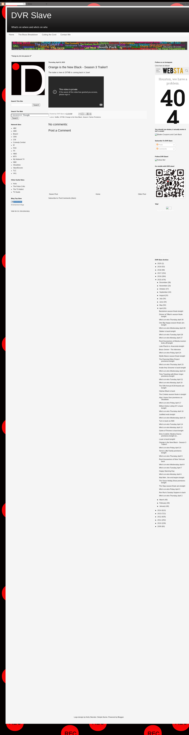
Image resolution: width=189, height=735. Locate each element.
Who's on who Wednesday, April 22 (172, 371)
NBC (15, 162)
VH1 (14, 173)
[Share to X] (85, 114)
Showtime (17, 165)
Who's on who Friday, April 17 (170, 403)
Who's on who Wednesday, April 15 (172, 418)
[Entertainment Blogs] (16, 202)
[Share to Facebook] (87, 114)
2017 (159, 273)
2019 (159, 267)
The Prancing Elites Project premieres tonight (169, 360)
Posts (160, 145)
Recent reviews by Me (165, 210)
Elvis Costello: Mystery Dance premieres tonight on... (170, 435)
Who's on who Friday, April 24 (170, 353)
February (163, 503)
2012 (159, 517)
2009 (159, 526)
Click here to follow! (162, 66)
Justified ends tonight (167, 414)
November (163, 286)
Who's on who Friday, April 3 (169, 489)
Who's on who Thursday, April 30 (171, 320)
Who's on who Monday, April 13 (170, 427)
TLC (14, 171)
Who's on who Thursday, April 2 (170, 496)
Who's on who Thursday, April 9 (170, 456)
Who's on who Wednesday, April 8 (171, 465)
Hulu (15, 184)
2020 (159, 263)
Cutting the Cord (49, 34)
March (162, 500)
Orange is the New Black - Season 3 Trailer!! (78, 67)
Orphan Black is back (167, 391)
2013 (159, 514)
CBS (15, 137)
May (161, 305)
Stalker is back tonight (167, 331)
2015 (159, 280)
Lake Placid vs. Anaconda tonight (171, 346)
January (162, 506)
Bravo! (15, 134)
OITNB (62, 117)
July (161, 299)
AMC (15, 131)
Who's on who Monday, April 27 (170, 338)
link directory (25, 211)
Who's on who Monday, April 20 (170, 383)
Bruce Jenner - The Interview (170, 350)
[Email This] (79, 114)
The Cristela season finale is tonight (172, 394)
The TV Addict (18, 189)
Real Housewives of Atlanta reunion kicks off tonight (172, 342)
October (162, 289)
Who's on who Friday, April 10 (170, 448)
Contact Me (65, 34)
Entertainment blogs (17, 205)
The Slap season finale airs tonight (172, 486)
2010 (159, 523)
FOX (14, 148)
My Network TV (18, 159)
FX (14, 151)
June (161, 302)
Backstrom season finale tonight (171, 311)
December (163, 282)
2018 (159, 270)
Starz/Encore (18, 168)
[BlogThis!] (82, 114)
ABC (15, 128)
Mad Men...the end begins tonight (171, 478)
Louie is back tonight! (167, 439)
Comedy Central (19, 142)
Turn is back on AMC (167, 421)
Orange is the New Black (73, 117)
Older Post (142, 194)
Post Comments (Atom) (67, 198)
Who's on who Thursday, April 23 (171, 364)
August (162, 295)
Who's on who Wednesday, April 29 (172, 328)
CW (14, 140)
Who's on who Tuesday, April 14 (171, 424)
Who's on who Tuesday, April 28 (171, 335)
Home (11, 34)
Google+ (9, 1)
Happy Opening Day (166, 471)
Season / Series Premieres (92, 117)
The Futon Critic (19, 186)
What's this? (165, 254)
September (163, 292)
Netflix (57, 117)
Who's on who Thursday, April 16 (171, 411)
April (161, 308)
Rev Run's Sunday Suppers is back (172, 493)
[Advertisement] (22, 258)
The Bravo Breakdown (28, 34)
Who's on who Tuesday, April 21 (171, 379)
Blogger (121, 717)
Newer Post (53, 194)
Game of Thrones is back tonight (171, 431)
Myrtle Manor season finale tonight (172, 356)
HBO (15, 154)
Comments (162, 149)
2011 (159, 520)
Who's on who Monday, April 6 (170, 474)
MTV (15, 156)
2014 (159, 510)
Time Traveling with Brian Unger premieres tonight (171, 375)
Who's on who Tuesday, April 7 (170, 468)
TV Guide (16, 192)
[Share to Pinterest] (90, 114)
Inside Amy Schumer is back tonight (172, 368)
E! (14, 145)
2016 (159, 276)
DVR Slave (31, 15)
